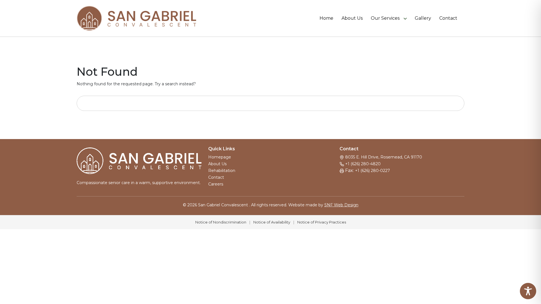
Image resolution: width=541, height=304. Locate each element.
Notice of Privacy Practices (321, 222)
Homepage (219, 157)
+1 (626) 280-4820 (363, 163)
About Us (352, 18)
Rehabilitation (221, 170)
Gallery (423, 18)
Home (326, 18)
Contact (448, 18)
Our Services (385, 18)
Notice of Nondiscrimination (220, 222)
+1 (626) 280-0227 (372, 170)
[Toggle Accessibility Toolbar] (528, 291)
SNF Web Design (341, 204)
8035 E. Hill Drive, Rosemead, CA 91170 (383, 157)
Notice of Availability (271, 222)
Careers (215, 184)
